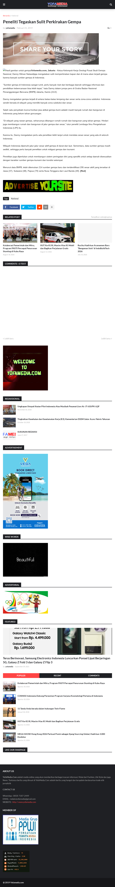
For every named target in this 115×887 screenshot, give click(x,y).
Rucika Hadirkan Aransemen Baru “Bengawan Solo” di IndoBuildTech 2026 (93, 248)
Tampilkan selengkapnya (101, 217)
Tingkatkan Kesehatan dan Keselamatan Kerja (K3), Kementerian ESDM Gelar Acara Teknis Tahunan (64, 419)
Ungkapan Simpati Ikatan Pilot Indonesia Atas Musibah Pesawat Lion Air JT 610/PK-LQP (58, 406)
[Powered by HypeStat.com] (16, 871)
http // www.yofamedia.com (24, 802)
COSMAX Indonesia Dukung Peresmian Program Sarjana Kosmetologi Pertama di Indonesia (60, 696)
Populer (21, 675)
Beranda (6, 16)
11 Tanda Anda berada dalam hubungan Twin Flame (41, 708)
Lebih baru (8, 338)
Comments (93, 675)
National (15, 16)
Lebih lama (106, 338)
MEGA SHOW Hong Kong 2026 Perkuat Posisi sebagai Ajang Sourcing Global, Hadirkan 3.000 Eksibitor (61, 735)
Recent (57, 675)
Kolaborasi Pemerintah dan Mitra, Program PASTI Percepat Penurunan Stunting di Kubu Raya (20, 248)
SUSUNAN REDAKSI (27, 431)
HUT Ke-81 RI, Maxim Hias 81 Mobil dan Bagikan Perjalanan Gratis (57, 247)
